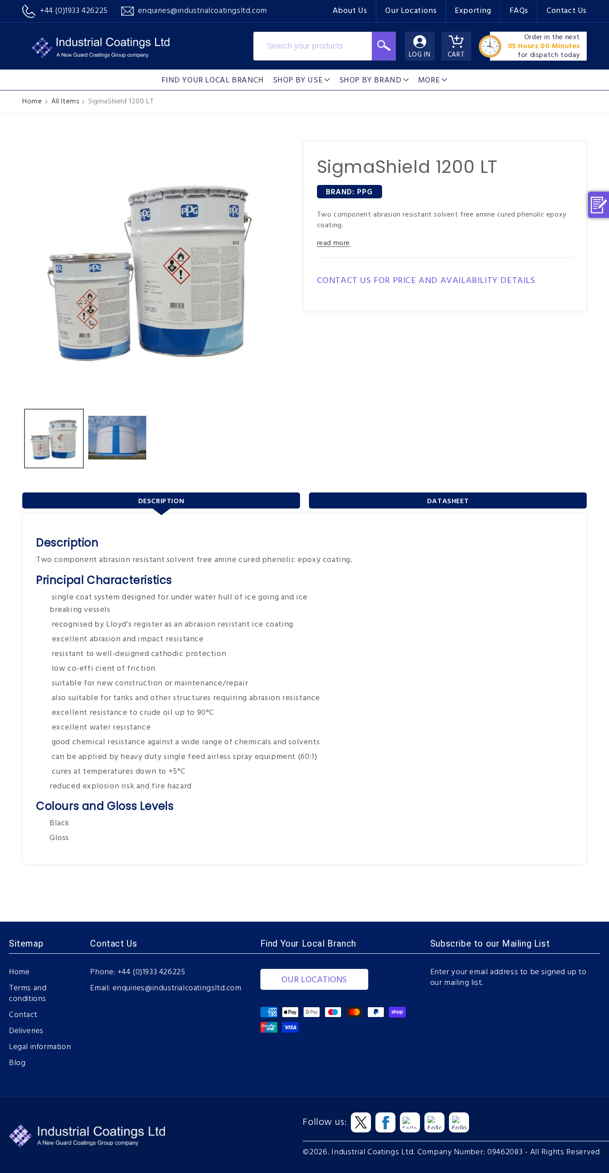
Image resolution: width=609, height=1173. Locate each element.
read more (333, 243)
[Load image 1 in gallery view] (54, 438)
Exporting (473, 10)
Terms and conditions (27, 994)
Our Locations (410, 10)
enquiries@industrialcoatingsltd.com (177, 988)
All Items (65, 101)
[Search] (384, 46)
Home (32, 101)
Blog (17, 1063)
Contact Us (567, 10)
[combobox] (312, 46)
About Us (350, 10)
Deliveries (26, 1031)
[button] (301, 80)
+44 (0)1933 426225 (151, 972)
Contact (23, 1015)
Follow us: (324, 1122)
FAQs (519, 10)
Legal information (40, 1047)
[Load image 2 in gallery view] (117, 438)
